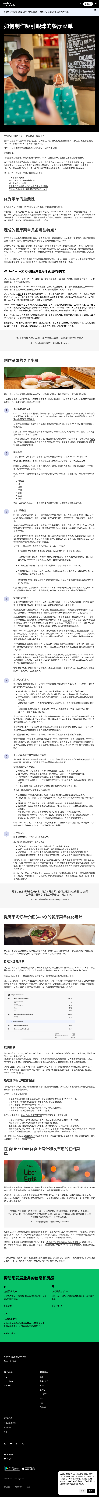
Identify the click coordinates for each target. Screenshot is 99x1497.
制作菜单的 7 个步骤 (17, 183)
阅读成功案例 (10, 1319)
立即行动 (88, 4)
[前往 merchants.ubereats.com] (9, 3)
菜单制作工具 (87, 822)
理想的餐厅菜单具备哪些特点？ (22, 180)
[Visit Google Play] (12, 1468)
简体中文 (10, 1454)
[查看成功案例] (5, 1313)
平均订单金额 (39, 953)
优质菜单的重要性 (16, 177)
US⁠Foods (21, 246)
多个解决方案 (50, 1235)
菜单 (20, 294)
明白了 (91, 1491)
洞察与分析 (30, 1136)
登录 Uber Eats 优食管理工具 (26, 1237)
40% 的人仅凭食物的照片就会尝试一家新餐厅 (42, 623)
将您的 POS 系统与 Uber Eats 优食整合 (63, 1242)
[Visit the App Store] (28, 1468)
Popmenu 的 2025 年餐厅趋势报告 (38, 863)
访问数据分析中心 (60, 1291)
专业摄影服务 (58, 636)
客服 (54, 12)
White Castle (9, 279)
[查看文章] (5, 1286)
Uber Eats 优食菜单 (73, 308)
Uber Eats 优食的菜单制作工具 (31, 631)
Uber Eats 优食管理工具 (31, 1115)
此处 (91, 1481)
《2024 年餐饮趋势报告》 (78, 212)
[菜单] (95, 4)
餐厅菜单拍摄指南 (67, 668)
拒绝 (82, 1491)
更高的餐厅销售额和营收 (24, 419)
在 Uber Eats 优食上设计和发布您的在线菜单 (28, 189)
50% (20, 217)
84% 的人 (67, 620)
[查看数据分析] (53, 1286)
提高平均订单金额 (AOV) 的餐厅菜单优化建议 (28, 186)
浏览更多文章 (10, 1291)
